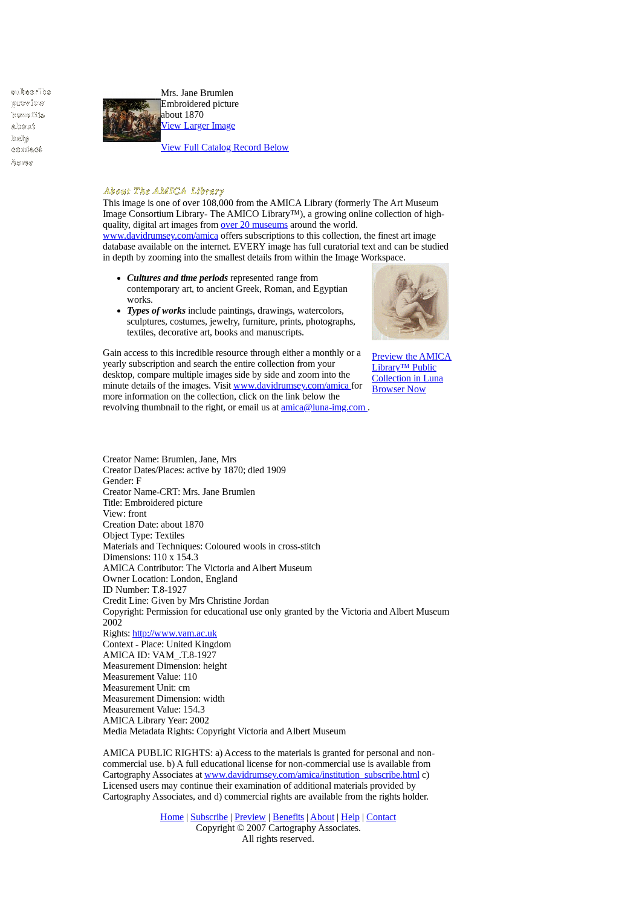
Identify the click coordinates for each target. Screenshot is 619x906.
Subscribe (209, 817)
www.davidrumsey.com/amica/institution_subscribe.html (312, 774)
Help (350, 817)
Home (172, 817)
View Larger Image (198, 125)
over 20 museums (254, 224)
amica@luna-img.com (324, 407)
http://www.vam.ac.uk (174, 633)
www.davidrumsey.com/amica (160, 235)
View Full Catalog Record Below (225, 147)
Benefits (288, 817)
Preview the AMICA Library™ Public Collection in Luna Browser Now (412, 372)
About (322, 817)
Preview (250, 817)
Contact (381, 817)
